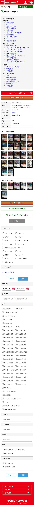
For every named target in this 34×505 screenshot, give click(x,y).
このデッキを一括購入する (16, 93)
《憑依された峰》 (11, 27)
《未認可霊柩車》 (11, 80)
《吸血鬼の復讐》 (11, 78)
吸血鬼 (14, 112)
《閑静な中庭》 (10, 35)
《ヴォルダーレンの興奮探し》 (15, 62)
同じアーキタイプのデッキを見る (17, 215)
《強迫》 (8, 76)
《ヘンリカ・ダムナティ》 (13, 50)
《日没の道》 (9, 31)
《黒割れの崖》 (10, 23)
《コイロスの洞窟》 (11, 37)
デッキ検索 (7, 7)
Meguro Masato (16, 115)
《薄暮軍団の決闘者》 (12, 60)
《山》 (7, 39)
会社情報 (7, 489)
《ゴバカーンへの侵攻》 (13, 67)
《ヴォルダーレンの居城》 (13, 33)
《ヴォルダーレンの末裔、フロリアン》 (18, 48)
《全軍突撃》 (9, 71)
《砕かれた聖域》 (11, 29)
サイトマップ (9, 486)
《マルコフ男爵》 (11, 58)
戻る (17, 221)
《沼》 (7, 25)
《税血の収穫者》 (11, 54)
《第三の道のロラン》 (12, 82)
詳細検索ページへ (27, 7)
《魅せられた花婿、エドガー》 (15, 56)
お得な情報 (8, 493)
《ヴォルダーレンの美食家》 (14, 52)
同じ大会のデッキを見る (17, 208)
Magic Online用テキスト (17, 97)
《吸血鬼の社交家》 (11, 46)
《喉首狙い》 (9, 69)
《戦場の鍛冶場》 (11, 41)
